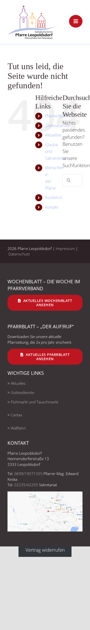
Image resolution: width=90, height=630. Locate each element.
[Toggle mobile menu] (75, 21)
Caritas (16, 414)
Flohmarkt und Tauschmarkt (34, 401)
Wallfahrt (18, 428)
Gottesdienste (57, 125)
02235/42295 (26, 484)
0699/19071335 (28, 473)
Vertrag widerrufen (45, 550)
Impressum (65, 248)
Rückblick (53, 197)
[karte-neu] (45, 493)
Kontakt (51, 207)
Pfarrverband (56, 116)
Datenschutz (19, 253)
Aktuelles (53, 135)
